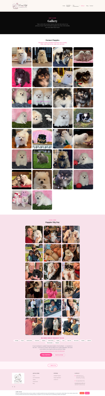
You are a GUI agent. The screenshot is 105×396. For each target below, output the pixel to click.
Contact (91, 5)
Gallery (82, 5)
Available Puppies (57, 375)
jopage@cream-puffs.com (80, 383)
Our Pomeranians (36, 377)
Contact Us (56, 379)
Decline (82, 393)
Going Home (35, 381)
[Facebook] (12, 386)
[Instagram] (14, 386)
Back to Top (53, 365)
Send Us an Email (59, 354)
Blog (87, 5)
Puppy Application (46, 354)
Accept (87, 393)
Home (64, 5)
